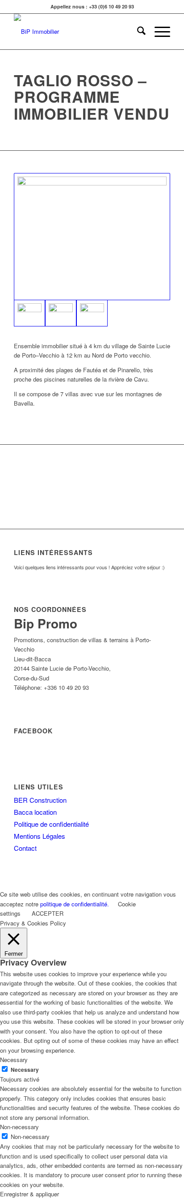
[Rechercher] (137, 31)
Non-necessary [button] (19, 1127)
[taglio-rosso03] (92, 313)
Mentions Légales (39, 836)
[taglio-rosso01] (92, 236)
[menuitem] (137, 31)
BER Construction (40, 800)
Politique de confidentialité (51, 824)
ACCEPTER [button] (47, 913)
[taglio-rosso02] (60, 313)
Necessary (25, 1070)
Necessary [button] (14, 1059)
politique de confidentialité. (74, 904)
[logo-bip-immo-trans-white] (76, 31)
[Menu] (158, 31)
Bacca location (35, 812)
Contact (25, 848)
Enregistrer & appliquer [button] (29, 1194)
